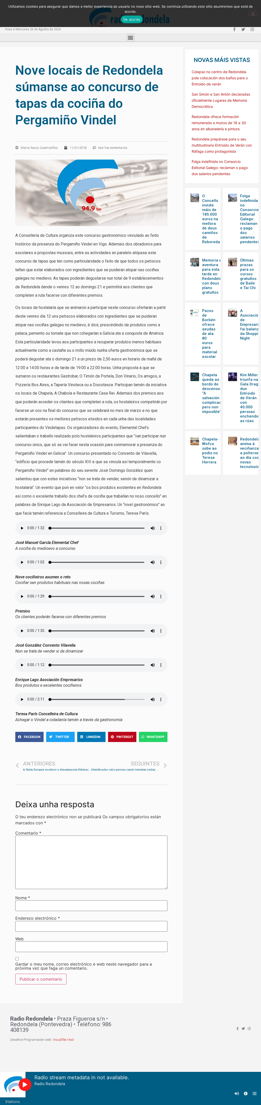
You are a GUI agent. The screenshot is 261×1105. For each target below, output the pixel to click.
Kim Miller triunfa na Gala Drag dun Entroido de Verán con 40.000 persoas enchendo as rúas (249, 398)
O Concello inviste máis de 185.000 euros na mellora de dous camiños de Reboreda (211, 219)
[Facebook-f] (234, 29)
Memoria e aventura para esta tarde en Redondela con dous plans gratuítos (212, 276)
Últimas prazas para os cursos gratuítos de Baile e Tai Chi (248, 274)
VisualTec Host (63, 1040)
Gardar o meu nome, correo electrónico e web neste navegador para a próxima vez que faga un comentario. (83, 966)
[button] (130, 37)
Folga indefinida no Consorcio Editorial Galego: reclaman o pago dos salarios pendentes (220, 167)
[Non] (253, 13)
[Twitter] (243, 29)
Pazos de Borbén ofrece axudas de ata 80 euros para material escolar (209, 333)
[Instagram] (252, 29)
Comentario (28, 833)
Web (19, 939)
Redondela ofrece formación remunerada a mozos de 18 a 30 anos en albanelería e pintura (219, 122)
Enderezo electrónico (37, 918)
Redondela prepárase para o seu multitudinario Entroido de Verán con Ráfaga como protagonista (222, 145)
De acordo (131, 19)
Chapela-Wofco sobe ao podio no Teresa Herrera (210, 450)
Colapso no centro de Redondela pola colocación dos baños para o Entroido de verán (220, 78)
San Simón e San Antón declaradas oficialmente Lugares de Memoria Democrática (221, 100)
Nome (22, 898)
